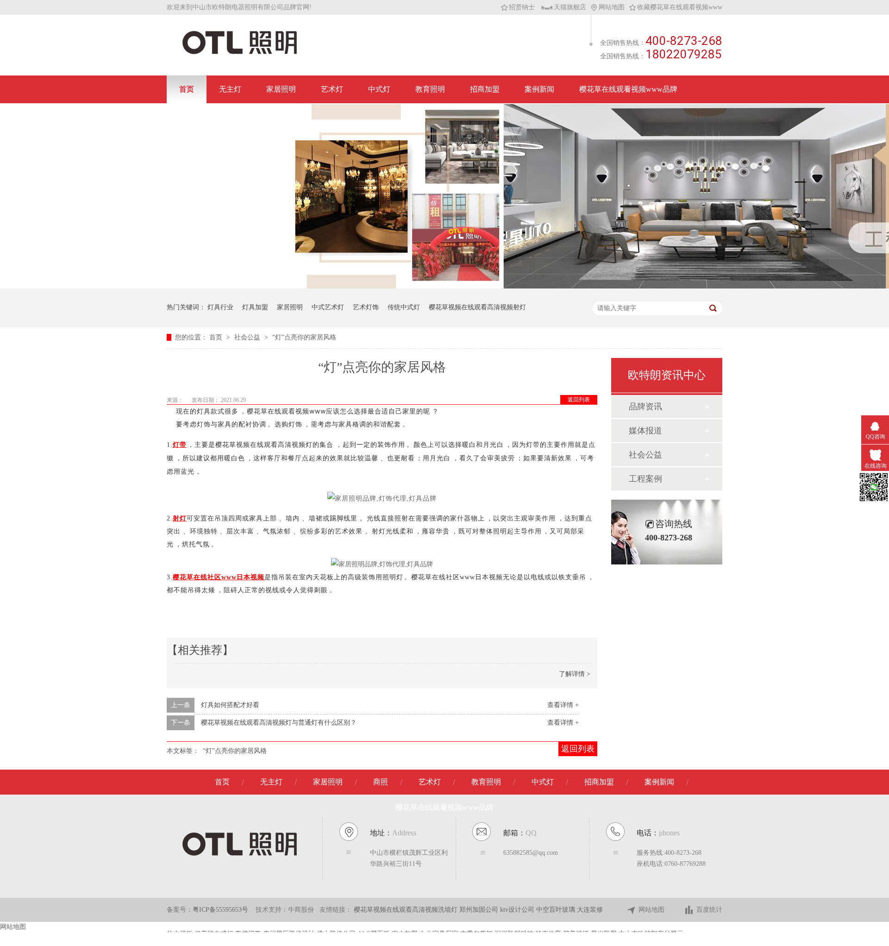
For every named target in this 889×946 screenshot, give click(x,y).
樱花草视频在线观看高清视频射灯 (477, 307)
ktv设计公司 (518, 909)
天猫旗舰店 (570, 7)
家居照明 (281, 89)
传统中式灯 (404, 307)
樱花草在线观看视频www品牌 (628, 89)
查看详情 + (563, 705)
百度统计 (709, 909)
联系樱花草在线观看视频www (228, 117)
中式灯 (379, 89)
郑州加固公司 (479, 909)
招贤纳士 (522, 7)
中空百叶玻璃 (556, 909)
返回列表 (579, 399)
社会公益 (248, 337)
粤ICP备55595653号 (220, 909)
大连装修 (590, 909)
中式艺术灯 (328, 307)
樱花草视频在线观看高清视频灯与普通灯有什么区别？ (279, 722)
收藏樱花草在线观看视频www (679, 7)
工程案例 (645, 478)
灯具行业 (220, 307)
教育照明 (430, 89)
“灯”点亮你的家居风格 (304, 337)
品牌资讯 (645, 406)
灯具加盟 (255, 307)
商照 (380, 782)
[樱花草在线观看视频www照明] (240, 53)
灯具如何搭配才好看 (230, 705)
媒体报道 (645, 430)
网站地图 (612, 7)
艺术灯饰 (366, 307)
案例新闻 (539, 89)
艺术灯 (332, 89)
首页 (186, 89)
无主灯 (230, 89)
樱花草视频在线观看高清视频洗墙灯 (406, 909)
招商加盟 (485, 89)
